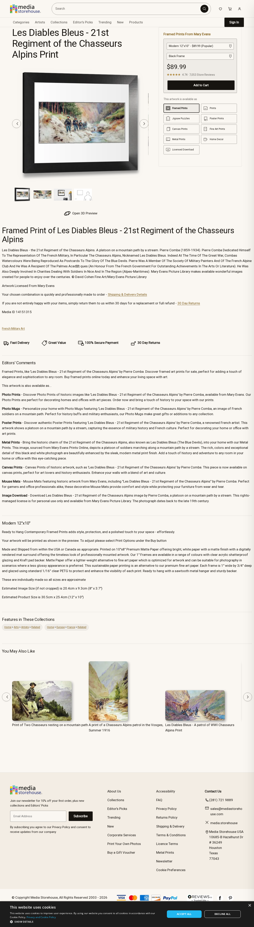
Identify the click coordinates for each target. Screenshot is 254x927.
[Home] (28, 8)
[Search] (204, 9)
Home (7, 627)
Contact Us (213, 791)
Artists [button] (40, 22)
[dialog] (127, 914)
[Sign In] (239, 8)
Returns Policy (166, 817)
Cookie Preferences (171, 870)
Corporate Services (121, 835)
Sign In (234, 22)
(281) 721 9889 (221, 800)
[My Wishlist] (220, 8)
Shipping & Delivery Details (127, 294)
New (120, 22)
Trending (105, 22)
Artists (25, 627)
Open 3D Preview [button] (84, 213)
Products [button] (136, 22)
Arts (16, 627)
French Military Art (13, 328)
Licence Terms (167, 844)
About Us (114, 791)
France (71, 627)
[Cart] (230, 8)
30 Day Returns (188, 303)
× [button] (249, 905)
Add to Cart (201, 85)
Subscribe (81, 816)
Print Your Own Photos (124, 844)
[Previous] (16, 123)
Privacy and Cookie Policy (41, 917)
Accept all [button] (184, 914)
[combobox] (126, 8)
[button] (85, 921)
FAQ (159, 800)
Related (35, 627)
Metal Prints (165, 852)
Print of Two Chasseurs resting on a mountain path (50, 725)
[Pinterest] (230, 900)
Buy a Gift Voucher (121, 852)
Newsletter (164, 861)
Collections (59, 22)
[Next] (144, 123)
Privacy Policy (166, 809)
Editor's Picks (83, 22)
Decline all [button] (223, 914)
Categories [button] (21, 22)
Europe (61, 627)
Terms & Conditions (171, 835)
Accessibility (165, 791)
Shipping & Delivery (170, 826)
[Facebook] (220, 900)
